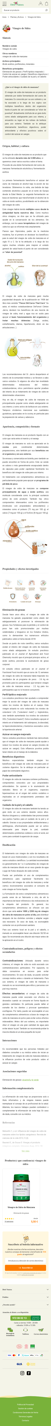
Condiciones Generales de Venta (25, 1413)
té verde (35, 1080)
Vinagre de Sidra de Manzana (21, 1207)
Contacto (25, 1421)
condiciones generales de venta (32, 1273)
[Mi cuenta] (41, 3)
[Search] (46, 10)
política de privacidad (28, 1275)
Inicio (4, 17)
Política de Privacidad (25, 1405)
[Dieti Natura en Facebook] (29, 1373)
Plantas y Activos (17, 17)
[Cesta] (47, 3)
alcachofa (26, 1080)
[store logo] (25, 3)
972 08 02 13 (19, 1318)
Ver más (25, 1151)
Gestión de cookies (25, 1409)
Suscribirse (27, 1268)
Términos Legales (25, 1417)
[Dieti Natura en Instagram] (22, 1373)
